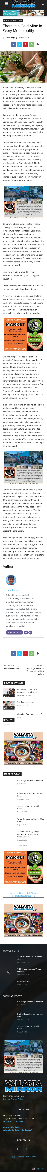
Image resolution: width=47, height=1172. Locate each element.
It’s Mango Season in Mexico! (30, 780)
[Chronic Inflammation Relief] (9, 717)
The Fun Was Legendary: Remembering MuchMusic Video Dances (28, 834)
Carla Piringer (10, 38)
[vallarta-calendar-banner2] (23, 15)
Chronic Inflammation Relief (29, 714)
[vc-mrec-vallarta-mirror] (23, 764)
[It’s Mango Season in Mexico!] (9, 783)
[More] (37, 44)
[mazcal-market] (23, 353)
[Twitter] (19, 44)
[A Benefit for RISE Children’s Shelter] (9, 959)
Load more (23, 845)
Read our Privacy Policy (13, 1099)
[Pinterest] (25, 44)
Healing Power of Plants (8, 695)
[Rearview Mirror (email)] (13, 1157)
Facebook (26, 1149)
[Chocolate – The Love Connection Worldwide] (9, 692)
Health (20, 20)
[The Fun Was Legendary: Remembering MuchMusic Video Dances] (9, 834)
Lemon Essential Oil (11, 668)
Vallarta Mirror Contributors (14, 1121)
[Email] (30, 632)
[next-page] (8, 726)
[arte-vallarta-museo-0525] (23, 220)
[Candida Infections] (9, 705)
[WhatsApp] (31, 44)
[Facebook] (13, 44)
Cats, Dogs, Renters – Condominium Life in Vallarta (35, 671)
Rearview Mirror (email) (27, 1157)
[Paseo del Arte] (9, 984)
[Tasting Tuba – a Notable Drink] (9, 809)
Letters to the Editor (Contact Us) (17, 1130)
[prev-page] (4, 726)
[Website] (26, 632)
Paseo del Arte (23, 981)
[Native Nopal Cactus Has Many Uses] (9, 796)
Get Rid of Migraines (9, 20)
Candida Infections (25, 702)
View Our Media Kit (11, 1127)
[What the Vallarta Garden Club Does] (9, 822)
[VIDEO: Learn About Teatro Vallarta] (9, 972)
